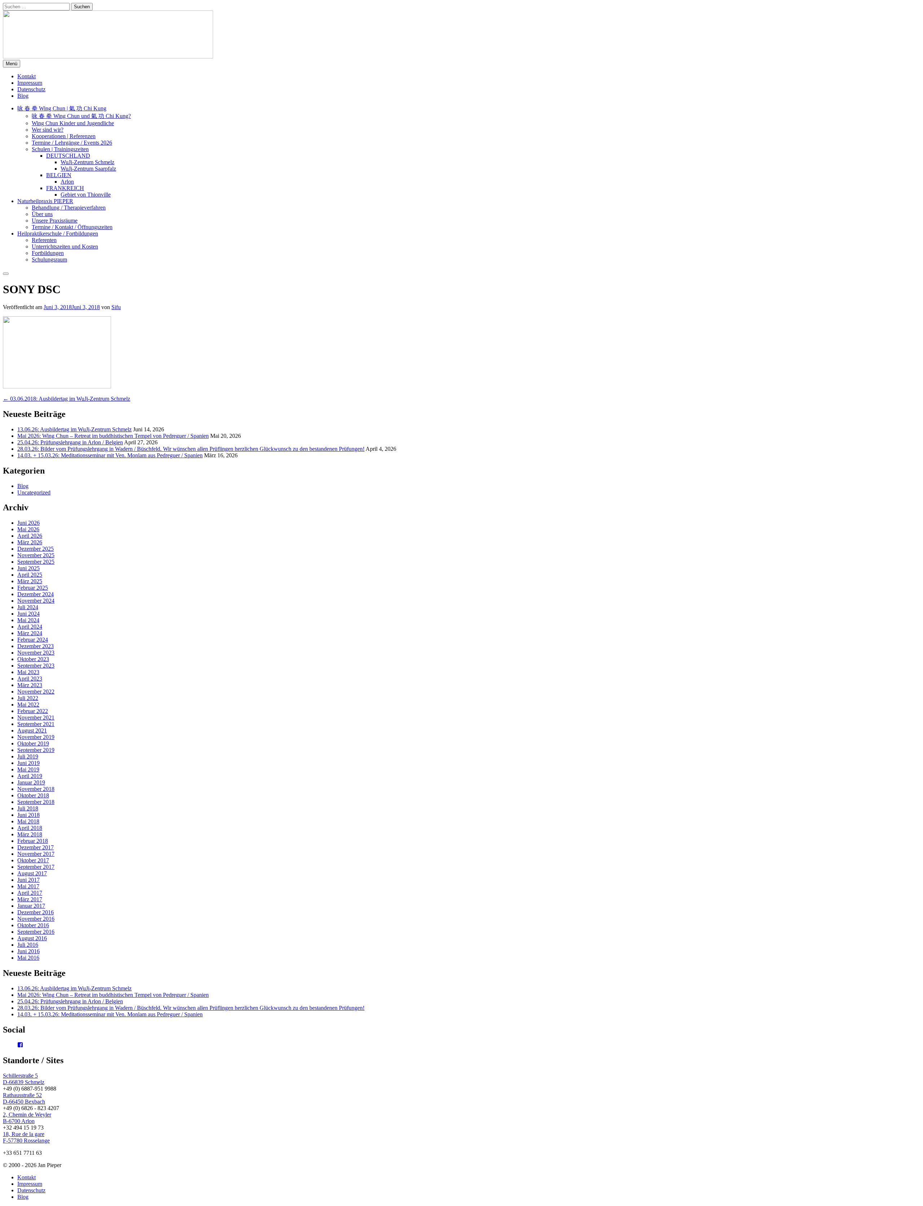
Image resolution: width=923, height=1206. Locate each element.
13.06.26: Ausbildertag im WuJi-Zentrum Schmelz (74, 429)
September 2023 (35, 666)
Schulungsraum (49, 259)
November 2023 (35, 653)
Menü (11, 63)
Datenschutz (31, 89)
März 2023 (29, 685)
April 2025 (29, 575)
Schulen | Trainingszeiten (60, 149)
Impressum (29, 83)
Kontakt (26, 76)
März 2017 (29, 899)
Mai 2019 (28, 769)
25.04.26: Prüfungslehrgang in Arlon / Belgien (70, 442)
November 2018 (35, 789)
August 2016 (32, 938)
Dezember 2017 (35, 847)
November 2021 (35, 717)
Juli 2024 (27, 607)
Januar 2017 (31, 906)
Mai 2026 (28, 529)
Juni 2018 (28, 815)
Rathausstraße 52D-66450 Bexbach (24, 1098)
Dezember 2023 (35, 646)
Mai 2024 (28, 620)
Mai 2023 (28, 672)
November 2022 (35, 691)
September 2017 (35, 867)
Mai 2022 (28, 704)
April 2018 (29, 828)
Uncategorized (33, 492)
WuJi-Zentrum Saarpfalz (88, 169)
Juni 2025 (28, 568)
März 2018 (29, 834)
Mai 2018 (28, 821)
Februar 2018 (32, 841)
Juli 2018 (27, 808)
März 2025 (29, 581)
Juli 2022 (27, 698)
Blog (22, 96)
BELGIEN (58, 175)
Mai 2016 (28, 958)
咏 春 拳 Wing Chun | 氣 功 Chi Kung (61, 108)
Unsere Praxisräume (55, 220)
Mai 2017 (28, 886)
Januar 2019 (31, 782)
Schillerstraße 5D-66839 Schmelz (23, 1079)
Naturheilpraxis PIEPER (45, 201)
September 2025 (35, 562)
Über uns (42, 214)
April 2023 (29, 678)
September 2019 (35, 750)
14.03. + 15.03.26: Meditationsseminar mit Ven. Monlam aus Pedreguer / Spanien (110, 455)
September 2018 (35, 802)
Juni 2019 (28, 763)
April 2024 (29, 627)
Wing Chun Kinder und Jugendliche (73, 123)
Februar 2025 (32, 588)
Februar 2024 (32, 640)
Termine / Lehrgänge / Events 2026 (72, 143)
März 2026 (29, 542)
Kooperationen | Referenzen (64, 136)
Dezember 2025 (35, 549)
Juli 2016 (27, 945)
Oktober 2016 (33, 925)
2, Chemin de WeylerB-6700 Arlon (27, 1118)
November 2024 (35, 601)
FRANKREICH (65, 188)
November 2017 (35, 854)
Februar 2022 (32, 711)
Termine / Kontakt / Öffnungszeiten (72, 227)
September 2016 (35, 932)
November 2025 (35, 555)
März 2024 (29, 633)
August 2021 (32, 730)
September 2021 (35, 724)
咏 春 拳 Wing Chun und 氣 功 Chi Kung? (81, 116)
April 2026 (29, 536)
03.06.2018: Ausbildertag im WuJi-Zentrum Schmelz (66, 399)
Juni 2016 (28, 951)
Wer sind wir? (47, 130)
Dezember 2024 (35, 594)
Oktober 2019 (33, 743)
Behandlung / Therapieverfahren (69, 207)
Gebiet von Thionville (86, 195)
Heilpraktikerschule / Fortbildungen (57, 233)
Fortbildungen (48, 253)
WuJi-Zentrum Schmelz (87, 162)
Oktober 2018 (33, 795)
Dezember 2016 (35, 912)
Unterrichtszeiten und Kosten (65, 246)
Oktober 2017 (33, 860)
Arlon (67, 182)
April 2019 (29, 776)
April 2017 (29, 893)
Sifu (116, 307)
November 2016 (35, 919)
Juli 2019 (27, 756)
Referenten (44, 240)
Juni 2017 (28, 880)
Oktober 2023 (33, 659)
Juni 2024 (28, 614)
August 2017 (32, 873)
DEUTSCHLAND (68, 156)
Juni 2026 (28, 523)
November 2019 (35, 737)
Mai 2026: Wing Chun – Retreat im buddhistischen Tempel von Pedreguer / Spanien (113, 436)
